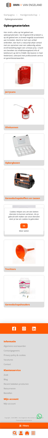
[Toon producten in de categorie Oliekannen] (24, 110)
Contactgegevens (12, 350)
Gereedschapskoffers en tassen (22, 198)
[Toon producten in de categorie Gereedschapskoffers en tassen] (24, 181)
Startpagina (9, 15)
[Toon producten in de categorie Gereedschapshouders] (24, 287)
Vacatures (8, 359)
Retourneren (10, 388)
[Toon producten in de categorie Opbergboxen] (24, 146)
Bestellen (8, 393)
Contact (7, 364)
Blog (6, 379)
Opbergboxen (12, 162)
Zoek (6, 375)
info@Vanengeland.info (27, 50)
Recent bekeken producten (16, 384)
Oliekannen (11, 127)
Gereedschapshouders (17, 304)
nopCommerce (27, 420)
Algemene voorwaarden (15, 346)
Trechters (10, 269)
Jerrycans (10, 91)
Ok (24, 226)
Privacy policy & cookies (15, 355)
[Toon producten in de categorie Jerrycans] (24, 75)
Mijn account (10, 403)
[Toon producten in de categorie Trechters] (24, 252)
